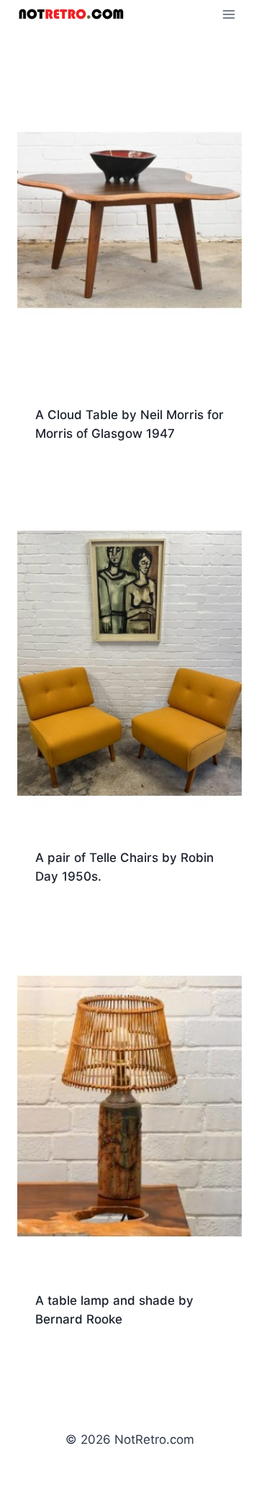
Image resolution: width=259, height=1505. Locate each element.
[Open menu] (228, 14)
